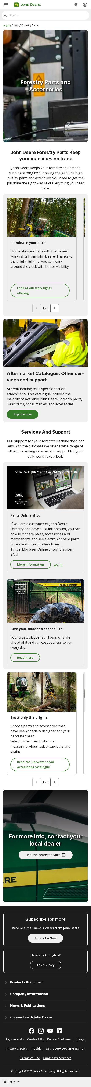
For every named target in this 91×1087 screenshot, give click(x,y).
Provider (37, 1048)
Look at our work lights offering (34, 290)
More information (30, 564)
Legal (81, 1039)
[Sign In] (85, 4)
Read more (25, 658)
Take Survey (46, 965)
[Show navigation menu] (6, 4)
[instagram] (41, 1031)
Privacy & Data (16, 1048)
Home (7, 25)
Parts (11, 1082)
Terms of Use (30, 1058)
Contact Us (35, 1039)
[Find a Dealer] (75, 4)
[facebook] (31, 1031)
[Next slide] (54, 308)
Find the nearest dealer (42, 855)
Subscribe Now (45, 938)
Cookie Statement (60, 1039)
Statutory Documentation (65, 1048)
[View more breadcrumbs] (16, 25)
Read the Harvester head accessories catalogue (35, 764)
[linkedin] (59, 1031)
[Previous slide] (36, 308)
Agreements (15, 1039)
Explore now (23, 414)
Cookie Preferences (57, 1058)
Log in (57, 564)
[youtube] (50, 1031)
